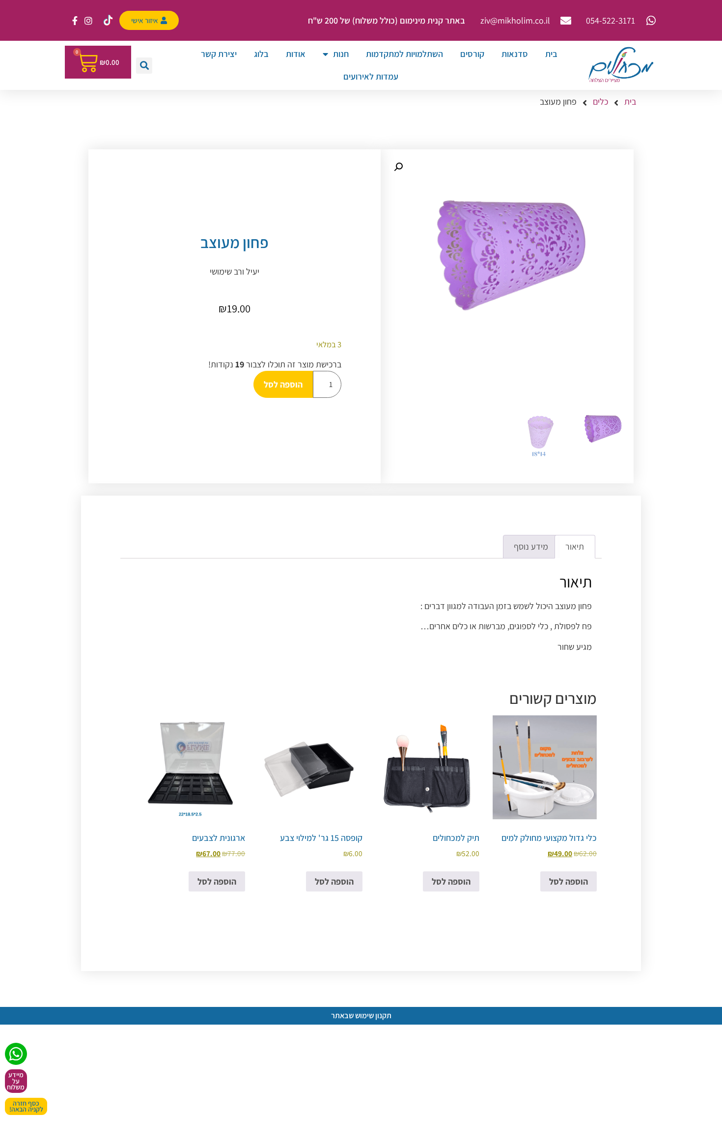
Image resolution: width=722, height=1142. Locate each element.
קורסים (472, 53)
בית (551, 53)
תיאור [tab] (574, 546)
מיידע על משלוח (16, 1080)
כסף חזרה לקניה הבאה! (26, 1106)
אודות (295, 53)
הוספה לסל (283, 384)
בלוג (261, 53)
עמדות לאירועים (370, 76)
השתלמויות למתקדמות (404, 53)
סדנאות (514, 53)
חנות (341, 53)
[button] (144, 65)
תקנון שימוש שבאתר (361, 1015)
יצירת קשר (219, 53)
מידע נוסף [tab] (531, 546)
